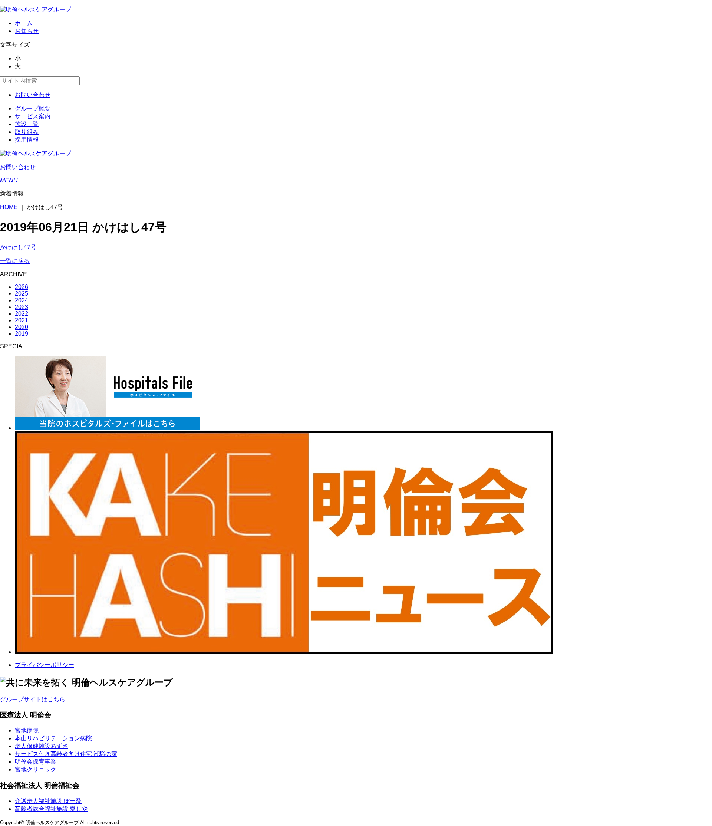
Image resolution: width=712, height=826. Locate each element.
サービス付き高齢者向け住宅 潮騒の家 (66, 754)
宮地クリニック (35, 769)
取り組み (27, 132)
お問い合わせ (32, 95)
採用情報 (27, 139)
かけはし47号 (18, 247)
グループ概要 (32, 108)
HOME (9, 207)
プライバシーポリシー (44, 665)
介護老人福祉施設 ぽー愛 (48, 801)
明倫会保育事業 (35, 761)
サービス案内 (32, 116)
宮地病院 (27, 730)
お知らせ (27, 31)
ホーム (24, 23)
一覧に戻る (15, 261)
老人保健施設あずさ (41, 746)
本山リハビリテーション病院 (53, 738)
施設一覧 (27, 124)
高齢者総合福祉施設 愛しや (51, 809)
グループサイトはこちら (32, 699)
